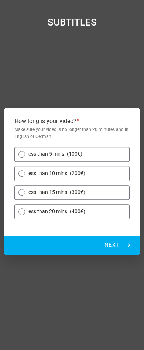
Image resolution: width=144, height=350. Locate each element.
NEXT (112, 245)
